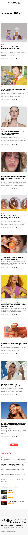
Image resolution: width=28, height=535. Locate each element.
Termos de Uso (19, 525)
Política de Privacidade (7, 525)
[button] (26, 2)
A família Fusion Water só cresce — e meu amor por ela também (12, 258)
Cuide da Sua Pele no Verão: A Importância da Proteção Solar (11, 385)
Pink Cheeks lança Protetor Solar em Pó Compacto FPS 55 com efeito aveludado (13, 217)
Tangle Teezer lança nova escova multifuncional (11, 479)
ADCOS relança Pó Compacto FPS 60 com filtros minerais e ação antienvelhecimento (12, 133)
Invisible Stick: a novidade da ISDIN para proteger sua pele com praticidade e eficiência (13, 424)
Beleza (2, 44)
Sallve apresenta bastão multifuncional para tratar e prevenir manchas (14, 344)
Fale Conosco (7, 528)
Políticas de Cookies (9, 527)
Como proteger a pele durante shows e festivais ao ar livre (14, 90)
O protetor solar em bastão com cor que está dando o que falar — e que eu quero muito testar (13, 304)
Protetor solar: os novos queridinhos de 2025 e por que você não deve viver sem (13, 178)
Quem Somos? (19, 527)
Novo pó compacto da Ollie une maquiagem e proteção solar (11, 47)
